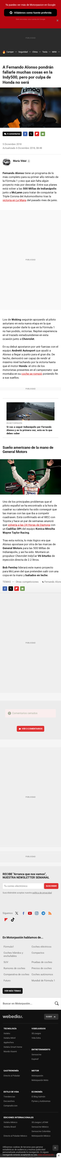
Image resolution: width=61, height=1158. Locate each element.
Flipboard (37, 134)
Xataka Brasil (10, 1127)
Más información (46, 1154)
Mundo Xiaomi (10, 1051)
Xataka (7, 1033)
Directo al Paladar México (15, 1136)
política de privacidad (42, 893)
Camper (10, 52)
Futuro (7, 980)
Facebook (25, 134)
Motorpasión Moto (40, 1080)
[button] (21, 161)
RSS (50, 912)
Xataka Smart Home (13, 1047)
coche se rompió (31, 373)
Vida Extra (36, 1038)
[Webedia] (13, 1018)
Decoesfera (9, 1101)
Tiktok (12, 919)
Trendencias (9, 1096)
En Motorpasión (14, 423)
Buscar (57, 1004)
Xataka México (10, 1122)
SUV (6, 962)
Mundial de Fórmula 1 (43, 980)
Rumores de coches (14, 968)
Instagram (36, 912)
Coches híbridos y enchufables (13, 954)
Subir (49, 1016)
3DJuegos (36, 1033)
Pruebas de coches (42, 962)
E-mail (43, 134)
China (35, 52)
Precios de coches (42, 968)
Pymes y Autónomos (41, 1101)
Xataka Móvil (9, 1038)
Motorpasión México (41, 1136)
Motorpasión (37, 1075)
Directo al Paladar (12, 1075)
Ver (32, 728)
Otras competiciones (27, 581)
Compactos (38, 952)
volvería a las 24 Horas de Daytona (29, 524)
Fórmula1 (9, 946)
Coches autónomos (42, 974)
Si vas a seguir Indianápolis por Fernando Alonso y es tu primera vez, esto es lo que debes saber (29, 430)
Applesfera (9, 1042)
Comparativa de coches (16, 974)
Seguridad (23, 52)
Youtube (30, 912)
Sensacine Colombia (41, 1131)
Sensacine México (40, 1127)
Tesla (44, 52)
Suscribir (51, 886)
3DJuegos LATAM (40, 1122)
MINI (54, 52)
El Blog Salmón (38, 1096)
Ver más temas (12, 991)
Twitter (31, 134)
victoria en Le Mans (14, 200)
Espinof (35, 1059)
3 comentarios (13, 134)
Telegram (43, 912)
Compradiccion (10, 1105)
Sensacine (36, 1054)
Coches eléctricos (41, 946)
